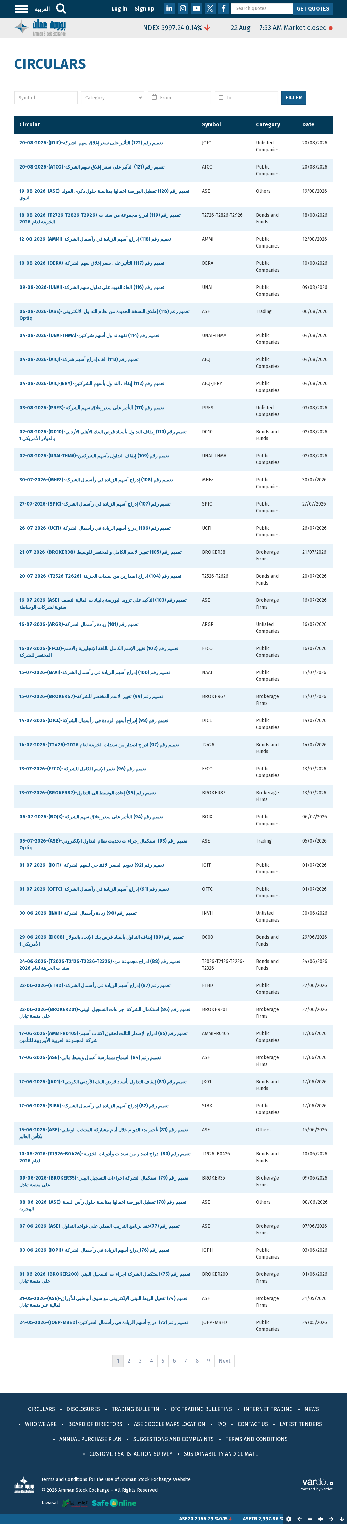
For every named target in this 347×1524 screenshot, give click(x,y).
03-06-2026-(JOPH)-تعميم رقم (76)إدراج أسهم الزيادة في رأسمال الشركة (94, 1250)
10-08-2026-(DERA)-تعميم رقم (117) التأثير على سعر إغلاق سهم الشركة (91, 263)
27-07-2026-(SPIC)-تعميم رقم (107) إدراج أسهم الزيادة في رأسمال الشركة (95, 504)
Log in (119, 8)
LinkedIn (169, 8)
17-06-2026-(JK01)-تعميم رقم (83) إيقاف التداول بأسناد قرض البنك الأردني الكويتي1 (103, 1082)
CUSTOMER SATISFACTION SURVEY (130, 1454)
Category (268, 124)
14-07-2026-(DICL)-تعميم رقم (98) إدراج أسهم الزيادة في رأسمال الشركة (93, 721)
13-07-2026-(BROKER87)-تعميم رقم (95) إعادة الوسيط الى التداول (87, 793)
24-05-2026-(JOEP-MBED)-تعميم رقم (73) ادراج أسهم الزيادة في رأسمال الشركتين (103, 1322)
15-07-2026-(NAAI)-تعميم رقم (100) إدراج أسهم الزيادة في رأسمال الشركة (94, 672)
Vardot (327, 1489)
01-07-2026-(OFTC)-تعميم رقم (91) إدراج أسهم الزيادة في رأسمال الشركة (94, 889)
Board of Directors (95, 1424)
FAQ (221, 1424)
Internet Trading (268, 1409)
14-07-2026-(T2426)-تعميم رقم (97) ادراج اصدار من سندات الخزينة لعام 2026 (99, 745)
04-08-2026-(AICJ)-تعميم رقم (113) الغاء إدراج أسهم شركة (79, 359)
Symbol (211, 124)
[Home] (40, 27)
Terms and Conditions (256, 1439)
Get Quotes (313, 8)
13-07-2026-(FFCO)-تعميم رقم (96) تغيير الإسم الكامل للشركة (82, 769)
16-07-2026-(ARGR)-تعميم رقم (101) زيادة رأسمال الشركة (79, 624)
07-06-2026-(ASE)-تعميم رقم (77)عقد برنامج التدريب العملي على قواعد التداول (99, 1226)
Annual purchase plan (90, 1439)
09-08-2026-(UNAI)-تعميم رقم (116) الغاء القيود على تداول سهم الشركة (91, 287)
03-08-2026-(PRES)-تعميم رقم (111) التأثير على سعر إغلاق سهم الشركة (91, 408)
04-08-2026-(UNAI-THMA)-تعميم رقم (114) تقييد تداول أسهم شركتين (89, 335)
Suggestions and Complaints (173, 1439)
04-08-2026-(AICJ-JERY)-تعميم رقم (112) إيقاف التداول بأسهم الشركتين (91, 384)
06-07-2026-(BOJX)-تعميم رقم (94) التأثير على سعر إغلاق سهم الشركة (91, 817)
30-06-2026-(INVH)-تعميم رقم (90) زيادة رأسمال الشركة (78, 913)
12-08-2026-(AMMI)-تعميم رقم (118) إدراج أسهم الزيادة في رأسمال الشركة (95, 239)
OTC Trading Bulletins (201, 1409)
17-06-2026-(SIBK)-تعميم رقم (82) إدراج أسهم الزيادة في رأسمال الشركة (94, 1106)
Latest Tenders (301, 1424)
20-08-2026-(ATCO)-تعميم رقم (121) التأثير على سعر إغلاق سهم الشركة (92, 167)
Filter (294, 97)
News (311, 1409)
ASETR (225, 1519)
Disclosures (83, 1409)
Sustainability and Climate (221, 1454)
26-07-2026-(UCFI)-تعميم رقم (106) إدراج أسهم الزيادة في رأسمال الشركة (95, 528)
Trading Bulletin (135, 1409)
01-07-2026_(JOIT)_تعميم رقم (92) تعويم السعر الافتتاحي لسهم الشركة (91, 865)
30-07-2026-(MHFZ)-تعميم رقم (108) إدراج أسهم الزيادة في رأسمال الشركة (96, 480)
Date (308, 124)
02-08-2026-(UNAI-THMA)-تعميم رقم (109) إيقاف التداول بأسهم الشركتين (94, 456)
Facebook (223, 8)
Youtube (196, 8)
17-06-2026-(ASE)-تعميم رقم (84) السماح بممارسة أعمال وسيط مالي (90, 1058)
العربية (42, 9)
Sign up (144, 8)
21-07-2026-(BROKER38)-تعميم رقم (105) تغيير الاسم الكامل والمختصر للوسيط (100, 552)
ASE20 (162, 1519)
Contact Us (253, 1424)
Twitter (210, 8)
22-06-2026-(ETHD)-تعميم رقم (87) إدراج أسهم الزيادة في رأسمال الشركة (95, 985)
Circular (29, 124)
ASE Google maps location (169, 1424)
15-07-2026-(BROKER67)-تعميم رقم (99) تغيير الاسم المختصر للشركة (91, 696)
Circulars (41, 1409)
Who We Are (41, 1424)
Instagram (183, 8)
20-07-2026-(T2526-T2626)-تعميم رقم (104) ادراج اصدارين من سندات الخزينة (100, 576)
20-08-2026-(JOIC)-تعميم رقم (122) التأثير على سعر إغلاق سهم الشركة (91, 143)
